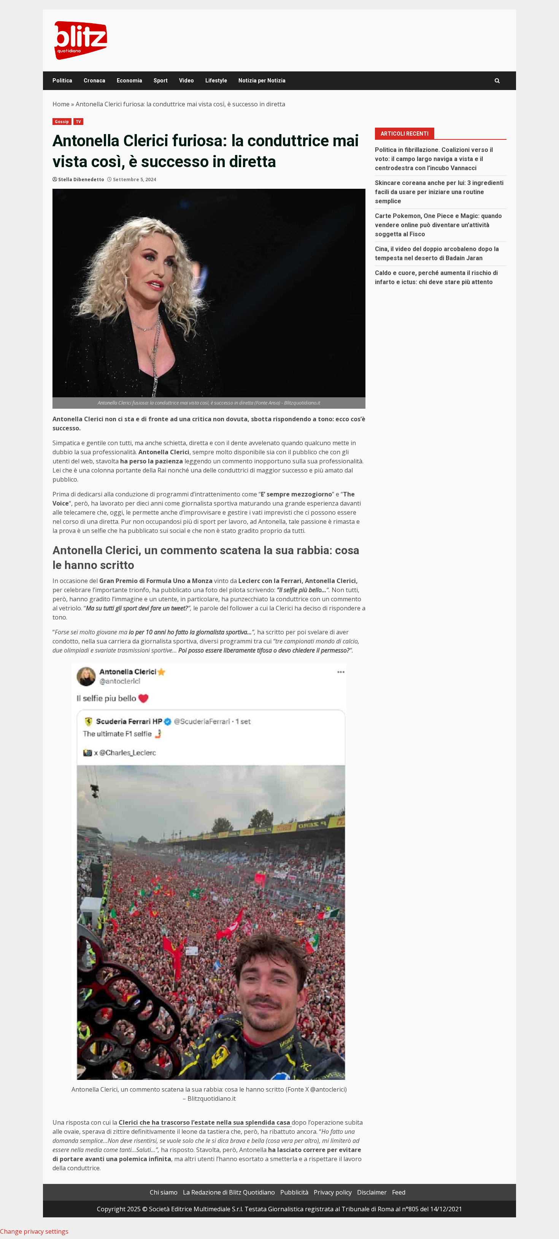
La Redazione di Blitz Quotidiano (229, 1192)
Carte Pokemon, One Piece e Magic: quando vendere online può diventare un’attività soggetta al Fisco (438, 225)
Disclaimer (372, 1192)
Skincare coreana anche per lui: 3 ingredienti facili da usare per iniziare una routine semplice (439, 192)
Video (186, 80)
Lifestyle (216, 80)
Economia (129, 80)
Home (61, 104)
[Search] (497, 80)
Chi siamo (164, 1192)
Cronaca (94, 80)
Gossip (62, 121)
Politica (62, 80)
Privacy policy (333, 1192)
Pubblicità (294, 1192)
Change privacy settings (34, 1231)
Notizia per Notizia (262, 80)
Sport (161, 80)
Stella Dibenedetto (81, 179)
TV (78, 121)
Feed (398, 1192)
